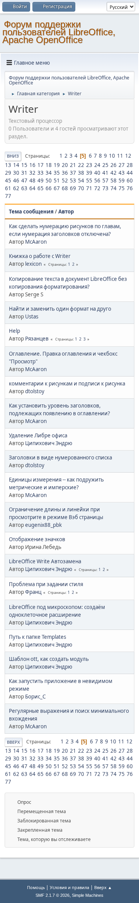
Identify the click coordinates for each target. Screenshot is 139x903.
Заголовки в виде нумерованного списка (60, 457)
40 (97, 172)
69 (73, 188)
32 (32, 172)
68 (65, 188)
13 (8, 165)
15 (24, 165)
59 (122, 180)
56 (97, 180)
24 (97, 165)
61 (8, 188)
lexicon (33, 263)
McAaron (36, 241)
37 (73, 172)
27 (122, 165)
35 (57, 172)
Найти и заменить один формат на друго (60, 308)
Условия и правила (69, 887)
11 (120, 155)
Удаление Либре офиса (38, 435)
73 (105, 188)
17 (40, 165)
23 (89, 165)
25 (105, 165)
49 (40, 180)
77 (8, 196)
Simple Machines (87, 895)
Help (14, 330)
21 (73, 165)
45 (8, 180)
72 (97, 188)
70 (81, 188)
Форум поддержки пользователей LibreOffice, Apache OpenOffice (58, 32)
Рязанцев (37, 338)
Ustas (31, 316)
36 (65, 172)
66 (49, 188)
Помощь (36, 887)
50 (49, 180)
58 (113, 180)
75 (122, 188)
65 (40, 188)
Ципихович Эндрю (48, 443)
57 (105, 180)
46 (16, 180)
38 (81, 172)
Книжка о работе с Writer (40, 256)
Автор (66, 211)
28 (130, 165)
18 (49, 165)
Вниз (13, 156)
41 (105, 172)
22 (81, 165)
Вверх (13, 742)
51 (57, 180)
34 (49, 172)
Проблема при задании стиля (46, 584)
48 (32, 180)
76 (130, 188)
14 (16, 165)
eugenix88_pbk (43, 524)
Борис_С (35, 696)
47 (24, 180)
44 (130, 172)
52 (65, 180)
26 (113, 165)
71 (89, 188)
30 (16, 172)
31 (24, 172)
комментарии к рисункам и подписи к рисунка (67, 383)
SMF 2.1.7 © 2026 (53, 895)
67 (57, 188)
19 (57, 165)
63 (24, 188)
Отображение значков (37, 539)
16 (32, 165)
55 (89, 180)
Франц (33, 591)
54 (81, 180)
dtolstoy (34, 391)
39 (89, 172)
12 (128, 155)
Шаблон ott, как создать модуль (49, 658)
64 (32, 188)
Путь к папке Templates (37, 636)
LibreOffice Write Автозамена (45, 561)
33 (40, 172)
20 (65, 165)
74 (113, 188)
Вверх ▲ (103, 887)
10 (112, 155)
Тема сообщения (31, 211)
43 (122, 172)
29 (8, 172)
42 (113, 172)
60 (130, 180)
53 (73, 180)
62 (16, 188)
